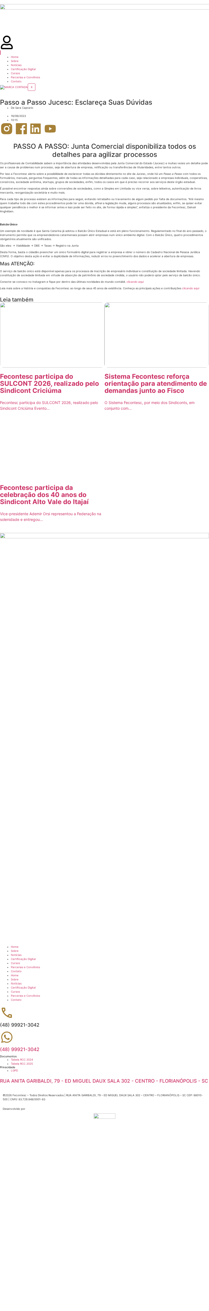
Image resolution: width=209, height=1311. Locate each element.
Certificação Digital (23, 69)
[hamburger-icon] (0, 52)
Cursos (15, 73)
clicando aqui (135, 281)
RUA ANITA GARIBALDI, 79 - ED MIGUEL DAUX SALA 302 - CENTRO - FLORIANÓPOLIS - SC (104, 1081)
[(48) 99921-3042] (7, 1037)
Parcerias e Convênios (25, 77)
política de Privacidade (115, 1254)
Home (15, 56)
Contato (16, 81)
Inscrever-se (25, 1295)
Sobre (15, 61)
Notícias (16, 65)
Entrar (38, 1295)
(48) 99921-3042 (19, 1049)
